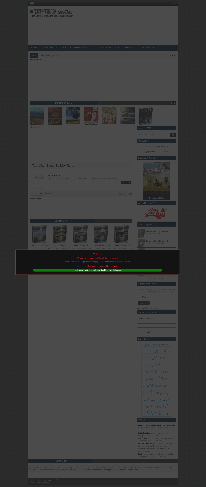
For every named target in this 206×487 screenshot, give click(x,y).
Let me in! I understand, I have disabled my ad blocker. (98, 270)
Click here (81, 266)
